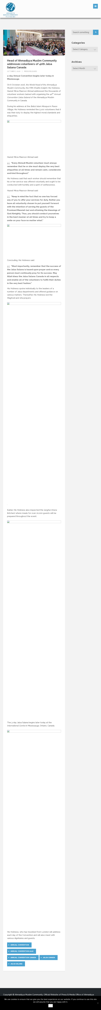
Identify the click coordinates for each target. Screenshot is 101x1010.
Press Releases (30, 71)
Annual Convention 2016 (22, 951)
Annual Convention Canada (23, 957)
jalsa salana (16, 964)
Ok (50, 1005)
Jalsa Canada (49, 957)
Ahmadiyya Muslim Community (29, 994)
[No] (97, 1003)
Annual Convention (20, 945)
